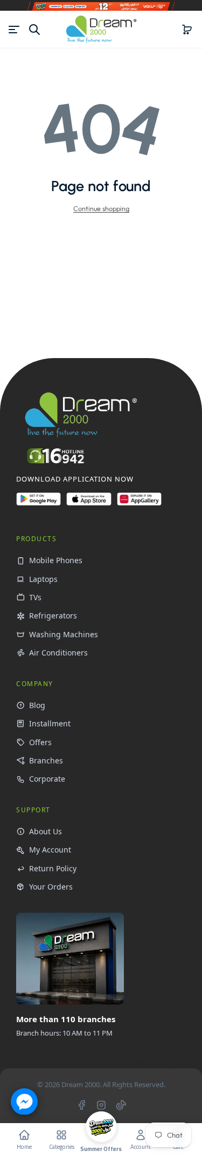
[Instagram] (101, 1105)
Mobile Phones (55, 560)
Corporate (47, 779)
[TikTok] (121, 1105)
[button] (186, 29)
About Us (45, 831)
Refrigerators (53, 615)
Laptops (43, 579)
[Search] (34, 29)
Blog (37, 705)
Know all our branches (68, 1057)
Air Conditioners (58, 652)
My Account (50, 849)
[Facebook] (81, 1105)
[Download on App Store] (88, 503)
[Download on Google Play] (38, 503)
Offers (40, 742)
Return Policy (52, 868)
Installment (50, 723)
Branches (46, 760)
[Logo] (101, 29)
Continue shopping (101, 208)
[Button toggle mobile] (15, 29)
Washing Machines (63, 634)
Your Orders (51, 887)
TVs (35, 597)
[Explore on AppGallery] (139, 503)
